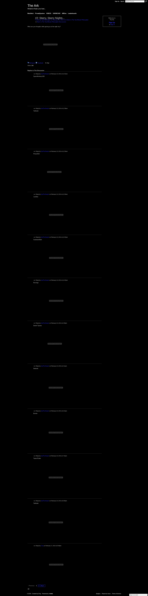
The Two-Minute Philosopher (80, 20)
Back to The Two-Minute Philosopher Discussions (51, 22)
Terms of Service (116, 593)
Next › (43, 586)
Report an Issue (106, 593)
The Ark (33, 5)
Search (146, 1)
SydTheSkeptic (45, 20)
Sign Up (117, 1)
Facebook (40, 63)
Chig (42, 545)
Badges (98, 593)
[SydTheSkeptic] (30, 22)
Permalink (34, 74)
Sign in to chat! (134, 594)
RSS (28, 589)
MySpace (32, 63)
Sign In (122, 1)
